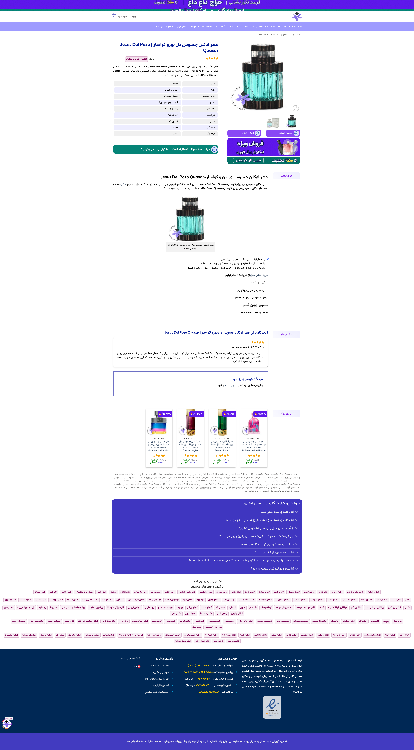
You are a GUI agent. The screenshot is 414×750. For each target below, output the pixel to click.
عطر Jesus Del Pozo (129, 480)
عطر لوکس (262, 26)
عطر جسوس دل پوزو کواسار (244, 484)
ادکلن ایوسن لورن (192, 635)
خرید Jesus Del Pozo (268, 477)
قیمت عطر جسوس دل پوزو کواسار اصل (262, 491)
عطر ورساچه (366, 599)
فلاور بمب (69, 621)
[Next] (231, 76)
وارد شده (229, 385)
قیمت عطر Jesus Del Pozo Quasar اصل (144, 487)
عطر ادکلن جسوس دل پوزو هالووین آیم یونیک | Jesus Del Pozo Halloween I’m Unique (254, 446)
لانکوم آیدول (25, 599)
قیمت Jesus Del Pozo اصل (186, 484)
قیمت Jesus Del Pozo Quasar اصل (215, 484)
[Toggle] (297, 512)
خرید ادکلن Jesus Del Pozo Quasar (189, 477)
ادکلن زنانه (390, 635)
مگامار (113, 591)
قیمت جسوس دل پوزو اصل (208, 487)
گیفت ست (220, 26)
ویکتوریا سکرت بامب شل (73, 607)
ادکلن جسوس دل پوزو (195, 474)
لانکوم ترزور (10, 599)
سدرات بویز (190, 613)
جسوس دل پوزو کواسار (289, 477)
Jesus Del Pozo (267, 35)
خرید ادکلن (404, 635)
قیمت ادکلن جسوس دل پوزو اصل (274, 487)
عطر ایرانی (181, 26)
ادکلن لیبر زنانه (154, 635)
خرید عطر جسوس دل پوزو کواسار (155, 480)
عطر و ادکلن (181, 71)
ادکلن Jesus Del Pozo (245, 474)
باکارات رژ (124, 621)
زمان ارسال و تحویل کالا (157, 679)
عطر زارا (53, 607)
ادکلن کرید (187, 599)
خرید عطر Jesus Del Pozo (240, 480)
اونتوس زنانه (155, 599)
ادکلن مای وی (74, 635)
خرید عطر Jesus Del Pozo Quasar (212, 480)
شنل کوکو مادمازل (84, 591)
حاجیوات (334, 621)
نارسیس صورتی (300, 621)
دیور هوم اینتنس (187, 591)
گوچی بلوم (157, 621)
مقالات (169, 26)
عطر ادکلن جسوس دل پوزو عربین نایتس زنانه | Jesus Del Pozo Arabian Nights (190, 446)
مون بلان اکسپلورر (213, 627)
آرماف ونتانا (266, 607)
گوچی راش (170, 621)
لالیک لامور (279, 591)
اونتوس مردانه (172, 599)
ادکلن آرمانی (108, 635)
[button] (119, 16)
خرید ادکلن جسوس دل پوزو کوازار (129, 477)
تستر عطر (248, 26)
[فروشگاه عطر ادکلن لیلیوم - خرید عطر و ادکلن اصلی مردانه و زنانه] (289, 16)
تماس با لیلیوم (161, 685)
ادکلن (123, 184)
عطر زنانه (275, 26)
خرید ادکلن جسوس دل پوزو (159, 477)
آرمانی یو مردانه (92, 635)
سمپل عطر (234, 26)
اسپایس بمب (54, 621)
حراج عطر (194, 26)
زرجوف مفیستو (165, 607)
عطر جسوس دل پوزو (268, 484)
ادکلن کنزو (218, 641)
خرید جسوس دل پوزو (290, 480)
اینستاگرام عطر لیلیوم (157, 692)
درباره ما (159, 26)
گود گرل (120, 599)
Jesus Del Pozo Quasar (281, 474)
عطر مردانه (289, 26)
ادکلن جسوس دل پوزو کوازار (171, 474)
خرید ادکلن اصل (259, 275)
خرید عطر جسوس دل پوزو (183, 480)
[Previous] (294, 76)
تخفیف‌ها (207, 26)
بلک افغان (125, 591)
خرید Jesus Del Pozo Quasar (244, 477)
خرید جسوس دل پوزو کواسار (266, 480)
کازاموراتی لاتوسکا (115, 607)
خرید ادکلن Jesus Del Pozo (218, 477)
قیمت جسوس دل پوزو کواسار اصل (179, 487)
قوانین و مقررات (160, 672)
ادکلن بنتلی (276, 635)
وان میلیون (229, 621)
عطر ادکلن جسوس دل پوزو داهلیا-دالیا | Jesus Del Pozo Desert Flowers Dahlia (222, 446)
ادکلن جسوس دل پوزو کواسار (144, 474)
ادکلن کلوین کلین (372, 635)
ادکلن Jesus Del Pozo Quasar (220, 474)
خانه (300, 26)
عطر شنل (101, 591)
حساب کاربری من (160, 665)
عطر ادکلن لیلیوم (290, 35)
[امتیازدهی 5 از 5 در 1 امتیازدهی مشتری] (188, 58)
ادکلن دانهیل (46, 635)
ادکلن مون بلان (36, 621)
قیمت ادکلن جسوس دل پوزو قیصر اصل (240, 487)
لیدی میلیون (214, 621)
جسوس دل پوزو (140, 71)
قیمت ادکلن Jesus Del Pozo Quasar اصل (154, 484)
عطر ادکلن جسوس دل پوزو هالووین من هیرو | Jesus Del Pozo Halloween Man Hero (159, 446)
